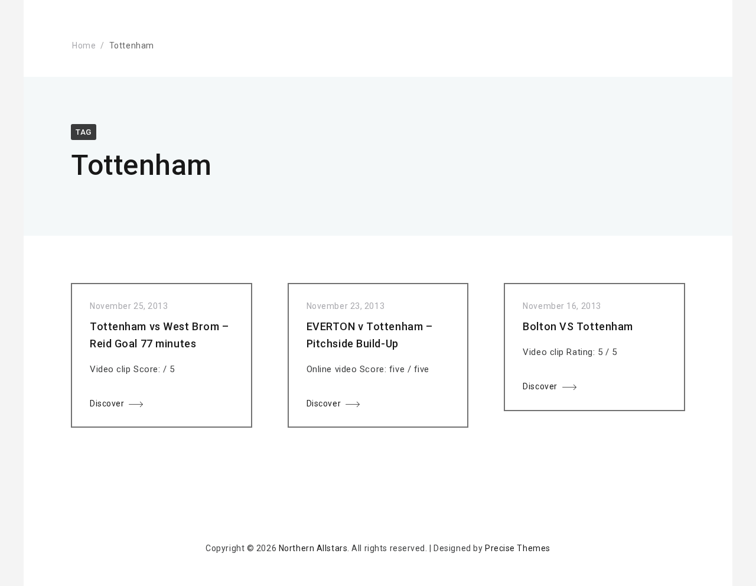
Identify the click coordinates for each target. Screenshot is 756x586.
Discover (107, 403)
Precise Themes (517, 548)
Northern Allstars (313, 548)
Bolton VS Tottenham (578, 326)
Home (84, 45)
